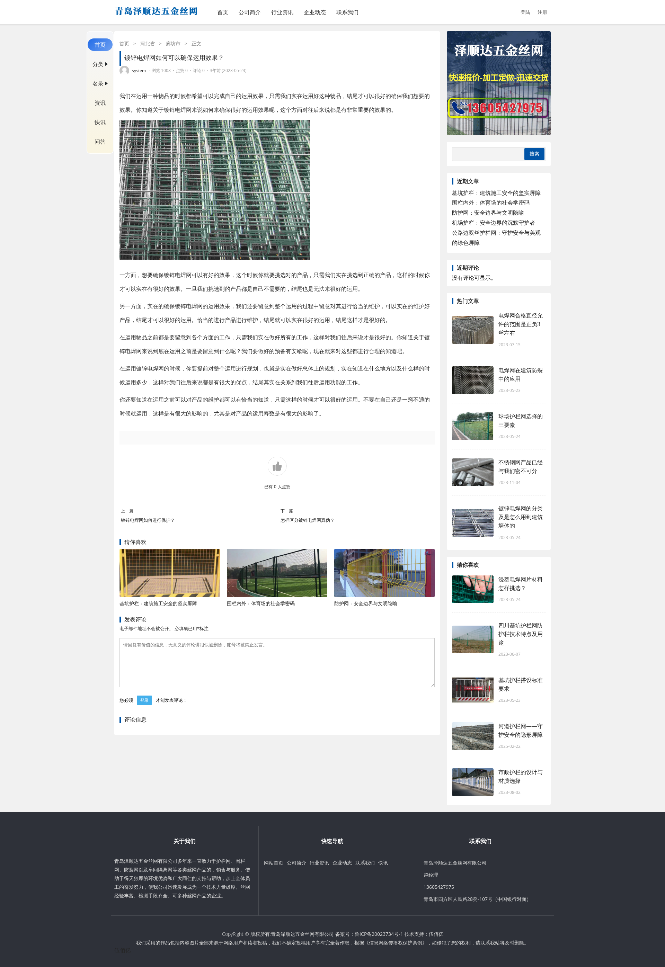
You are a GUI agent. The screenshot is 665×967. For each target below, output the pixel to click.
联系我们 (347, 12)
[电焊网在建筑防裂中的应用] (473, 380)
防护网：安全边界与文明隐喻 (365, 603)
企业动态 (315, 12)
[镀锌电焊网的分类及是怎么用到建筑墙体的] (473, 523)
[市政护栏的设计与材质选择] (473, 782)
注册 (542, 12)
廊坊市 (173, 43)
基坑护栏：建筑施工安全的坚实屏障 (158, 603)
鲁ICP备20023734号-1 (379, 934)
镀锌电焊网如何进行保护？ (148, 520)
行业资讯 (282, 12)
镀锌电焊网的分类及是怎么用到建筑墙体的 (520, 516)
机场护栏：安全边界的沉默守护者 (493, 222)
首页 (222, 12)
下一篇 (287, 511)
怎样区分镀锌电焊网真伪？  (308, 520)
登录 (144, 700)
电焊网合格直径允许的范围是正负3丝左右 (520, 324)
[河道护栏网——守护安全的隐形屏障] (473, 736)
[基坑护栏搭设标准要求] (473, 690)
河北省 (147, 43)
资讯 (100, 103)
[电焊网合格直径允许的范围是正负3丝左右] (473, 330)
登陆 (525, 12)
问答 (100, 141)
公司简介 (250, 12)
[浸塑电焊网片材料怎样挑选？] (473, 589)
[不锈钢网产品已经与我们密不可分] (473, 472)
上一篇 (127, 511)
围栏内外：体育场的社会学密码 (261, 603)
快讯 (100, 122)
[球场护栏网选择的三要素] (473, 426)
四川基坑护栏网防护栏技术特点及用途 (520, 633)
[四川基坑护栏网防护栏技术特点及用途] (473, 639)
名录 (98, 83)
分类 (98, 64)
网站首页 (273, 862)
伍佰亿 (436, 934)
